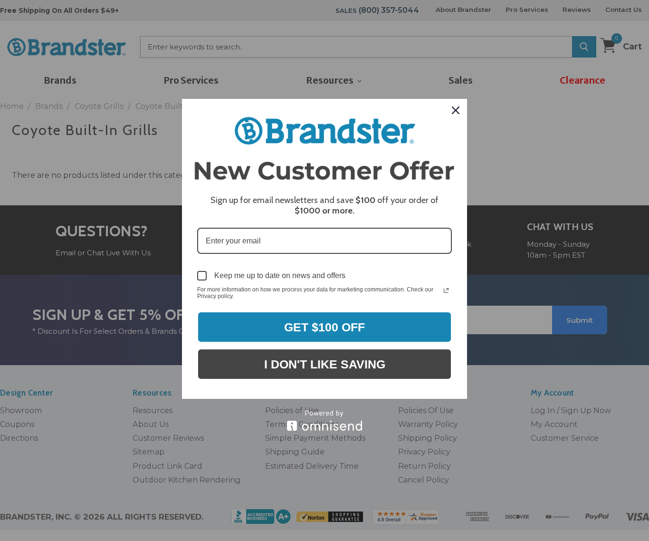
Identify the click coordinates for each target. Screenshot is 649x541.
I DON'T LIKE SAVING (324, 364)
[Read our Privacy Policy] (446, 290)
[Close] (455, 110)
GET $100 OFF (324, 327)
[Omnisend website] (324, 420)
